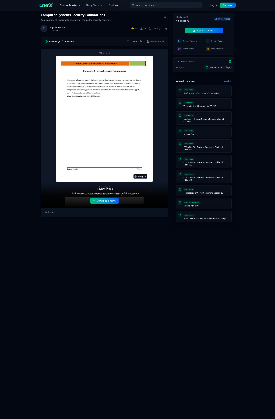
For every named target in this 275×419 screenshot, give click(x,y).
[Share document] (165, 17)
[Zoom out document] (128, 41)
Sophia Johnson (58, 27)
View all (225, 81)
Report (51, 211)
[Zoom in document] (141, 41)
